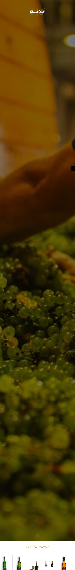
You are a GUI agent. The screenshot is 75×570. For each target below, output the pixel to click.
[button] (73, 553)
